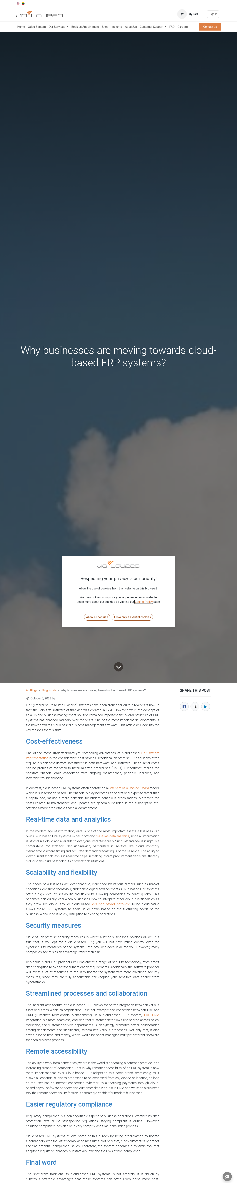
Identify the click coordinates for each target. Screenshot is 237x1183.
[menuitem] (18, 3)
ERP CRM (151, 1015)
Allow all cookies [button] (97, 617)
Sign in (213, 14)
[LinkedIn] (205, 706)
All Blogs (32, 690)
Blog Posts (49, 690)
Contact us (210, 27)
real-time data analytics (112, 836)
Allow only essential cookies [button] (132, 617)
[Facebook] (184, 706)
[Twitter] (195, 706)
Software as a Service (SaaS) (129, 788)
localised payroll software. (111, 904)
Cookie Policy (144, 602)
